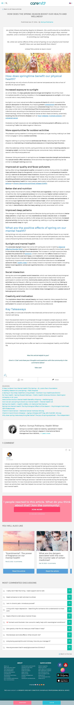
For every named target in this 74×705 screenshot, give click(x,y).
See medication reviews (44, 670)
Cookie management (27, 675)
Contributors (7, 673)
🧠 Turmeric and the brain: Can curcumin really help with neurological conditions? (35, 622)
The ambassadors (8, 670)
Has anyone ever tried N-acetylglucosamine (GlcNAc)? (25, 647)
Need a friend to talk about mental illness (21, 616)
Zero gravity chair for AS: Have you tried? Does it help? (25, 628)
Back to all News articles (12, 9)
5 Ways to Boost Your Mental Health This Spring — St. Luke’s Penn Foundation (29, 388)
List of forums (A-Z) (43, 672)
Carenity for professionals (28, 678)
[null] (37, 116)
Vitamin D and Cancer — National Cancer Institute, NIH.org (23, 411)
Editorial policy (25, 669)
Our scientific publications (11, 678)
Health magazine (43, 666)
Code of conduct (26, 670)
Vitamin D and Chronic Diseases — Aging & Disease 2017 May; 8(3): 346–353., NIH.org (31, 413)
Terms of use (24, 673)
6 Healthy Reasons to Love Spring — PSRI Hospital (20, 390)
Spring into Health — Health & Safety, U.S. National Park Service (24, 404)
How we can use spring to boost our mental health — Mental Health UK (27, 402)
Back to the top (66, 654)
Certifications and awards (28, 666)
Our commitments (9, 680)
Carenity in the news (26, 667)
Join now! (37, 509)
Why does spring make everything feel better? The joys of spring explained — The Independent (35, 415)
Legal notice (24, 672)
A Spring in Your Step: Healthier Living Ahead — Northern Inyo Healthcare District (31, 393)
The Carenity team (9, 669)
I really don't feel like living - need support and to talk (25, 591)
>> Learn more (45, 433)
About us (6, 666)
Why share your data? (9, 667)
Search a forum (42, 667)
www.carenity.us (12, 690)
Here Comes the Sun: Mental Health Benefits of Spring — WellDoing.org (27, 399)
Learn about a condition (44, 669)
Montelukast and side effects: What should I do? (23, 635)
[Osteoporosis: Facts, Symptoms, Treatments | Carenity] (54, 104)
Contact (23, 676)
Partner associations (9, 672)
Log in (52, 702)
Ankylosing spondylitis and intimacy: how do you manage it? (28, 641)
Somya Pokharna (47, 22)
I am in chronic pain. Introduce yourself (20, 603)
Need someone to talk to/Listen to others (21, 597)
